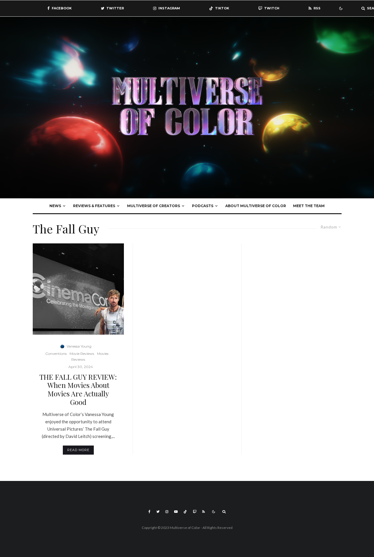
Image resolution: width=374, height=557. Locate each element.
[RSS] (203, 511)
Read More (78, 450)
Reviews (78, 359)
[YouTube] (176, 511)
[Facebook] (149, 511)
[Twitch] (194, 511)
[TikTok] (185, 511)
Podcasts (202, 206)
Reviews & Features (94, 206)
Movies (102, 353)
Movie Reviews (82, 353)
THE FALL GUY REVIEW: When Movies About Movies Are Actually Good (78, 389)
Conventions (56, 353)
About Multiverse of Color (255, 206)
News (55, 206)
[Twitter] (157, 511)
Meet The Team (309, 206)
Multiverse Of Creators (153, 206)
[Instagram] (166, 511)
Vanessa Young (79, 346)
